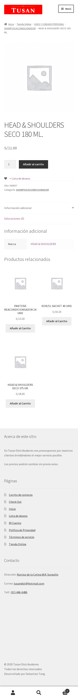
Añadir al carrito (33, 164)
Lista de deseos (18, 516)
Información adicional (18, 208)
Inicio (11, 24)
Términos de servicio (21, 537)
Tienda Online (24, 24)
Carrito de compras (21, 495)
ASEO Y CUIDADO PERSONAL (49, 24)
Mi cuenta (13, 693)
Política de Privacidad (22, 530)
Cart (60, 689)
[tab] (39, 208)
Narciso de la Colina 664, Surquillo (37, 574)
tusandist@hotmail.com (29, 583)
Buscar (39, 693)
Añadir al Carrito (20, 328)
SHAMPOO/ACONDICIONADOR (20, 28)
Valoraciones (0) (14, 218)
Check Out (15, 502)
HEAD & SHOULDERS (43, 244)
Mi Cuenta (15, 523)
